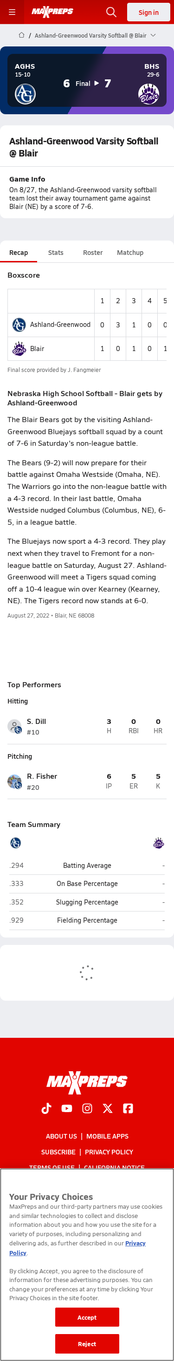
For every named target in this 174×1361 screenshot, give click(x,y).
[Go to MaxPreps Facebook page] (128, 1108)
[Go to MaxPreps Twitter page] (107, 1108)
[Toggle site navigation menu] (12, 12)
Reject (87, 1343)
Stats (56, 252)
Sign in (149, 12)
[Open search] (111, 12)
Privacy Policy (109, 1151)
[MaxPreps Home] (52, 12)
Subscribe (58, 1151)
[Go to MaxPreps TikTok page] (46, 1108)
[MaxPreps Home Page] (21, 35)
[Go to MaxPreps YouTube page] (66, 1108)
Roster (93, 252)
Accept (87, 1317)
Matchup (130, 252)
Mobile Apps (107, 1135)
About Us (61, 1135)
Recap (18, 252)
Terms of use (52, 1167)
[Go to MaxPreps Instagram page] (87, 1108)
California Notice (114, 1167)
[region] (87, 1264)
